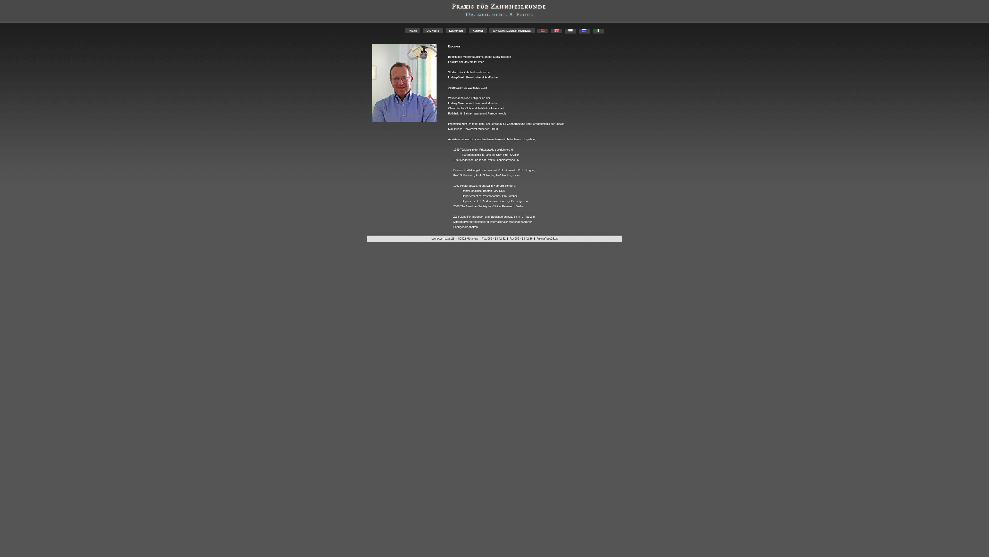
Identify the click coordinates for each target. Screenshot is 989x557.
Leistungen (456, 30)
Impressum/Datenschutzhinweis (512, 30)
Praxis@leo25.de (547, 238)
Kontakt (478, 30)
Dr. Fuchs (433, 30)
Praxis (413, 30)
